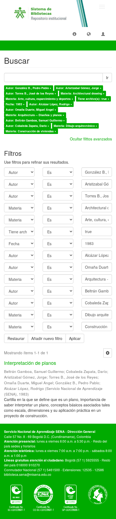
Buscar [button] (14, 45)
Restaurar (16, 338)
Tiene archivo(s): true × (93, 99)
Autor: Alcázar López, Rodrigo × (50, 104)
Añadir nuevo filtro (46, 338)
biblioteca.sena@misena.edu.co (27, 474)
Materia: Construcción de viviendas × (31, 131)
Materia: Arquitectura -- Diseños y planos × (35, 115)
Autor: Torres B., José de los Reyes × (31, 93)
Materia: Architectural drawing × (82, 93)
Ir (107, 77)
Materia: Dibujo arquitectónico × (75, 126)
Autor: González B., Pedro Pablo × (28, 88)
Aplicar (75, 338)
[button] (74, 33)
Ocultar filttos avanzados (91, 138)
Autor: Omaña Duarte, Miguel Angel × (31, 109)
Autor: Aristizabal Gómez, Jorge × (78, 88)
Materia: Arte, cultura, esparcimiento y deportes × (39, 99)
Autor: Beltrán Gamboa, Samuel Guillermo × (35, 120)
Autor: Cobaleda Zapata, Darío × (27, 126)
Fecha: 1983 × (15, 104)
